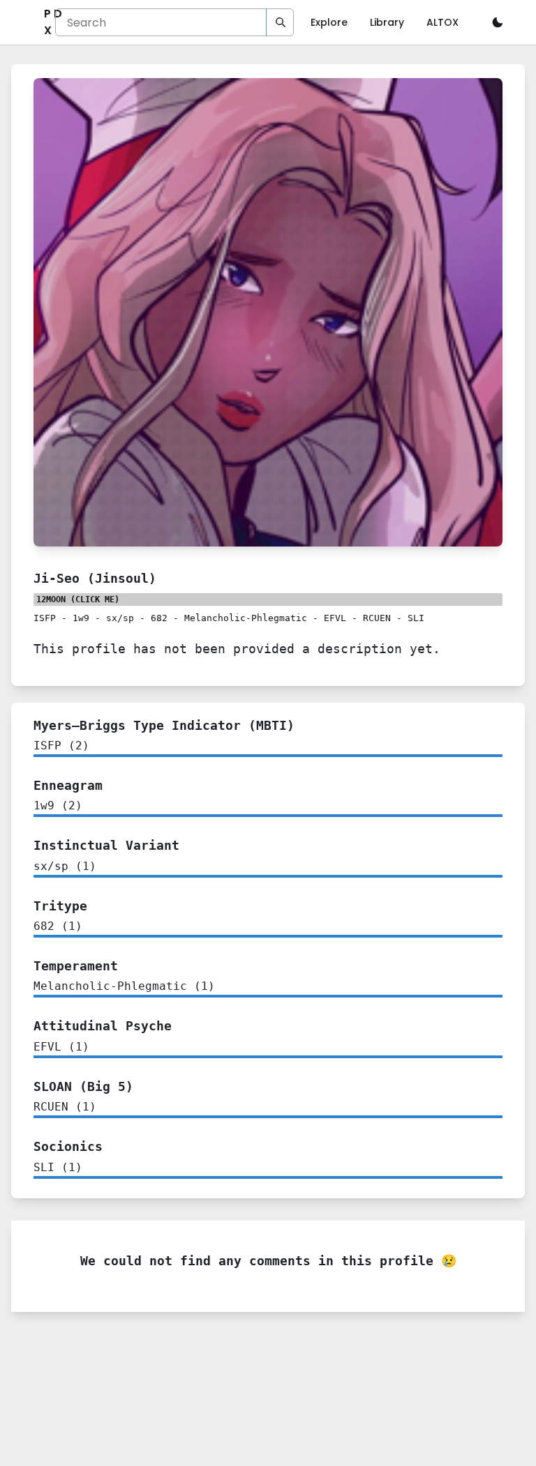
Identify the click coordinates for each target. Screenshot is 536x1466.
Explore (329, 22)
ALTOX (442, 22)
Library (387, 22)
